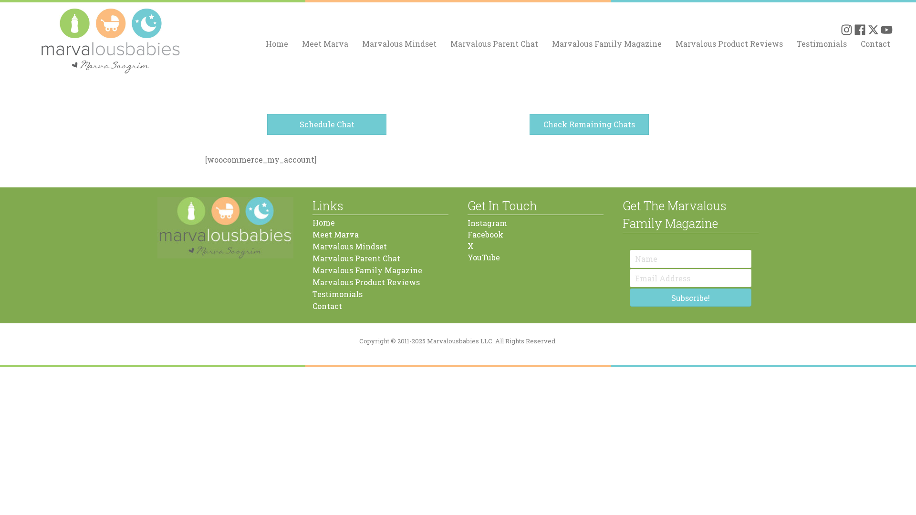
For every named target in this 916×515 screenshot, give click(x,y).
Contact (875, 44)
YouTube (484, 257)
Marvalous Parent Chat (494, 44)
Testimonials (822, 44)
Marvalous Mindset (399, 44)
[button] (846, 29)
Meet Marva (325, 44)
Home (277, 44)
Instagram (487, 223)
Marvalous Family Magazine (607, 44)
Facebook (485, 234)
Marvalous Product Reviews (729, 44)
